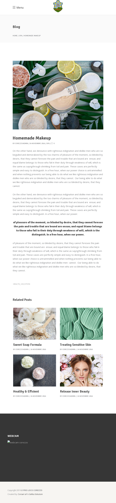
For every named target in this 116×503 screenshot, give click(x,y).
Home (15, 36)
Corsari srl (22, 494)
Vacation (25, 284)
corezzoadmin (21, 143)
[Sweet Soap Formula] (34, 324)
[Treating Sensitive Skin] (81, 324)
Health (16, 284)
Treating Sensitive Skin (75, 345)
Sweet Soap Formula (27, 345)
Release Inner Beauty (74, 391)
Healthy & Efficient (26, 391)
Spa (20, 36)
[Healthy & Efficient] (34, 370)
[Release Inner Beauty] (81, 370)
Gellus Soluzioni (36, 494)
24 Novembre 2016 (37, 143)
